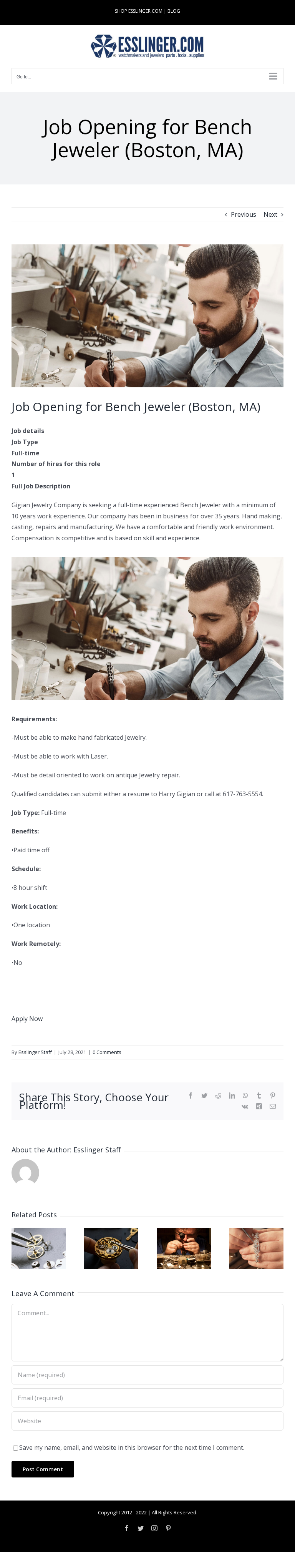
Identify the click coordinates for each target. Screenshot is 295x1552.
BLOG (173, 11)
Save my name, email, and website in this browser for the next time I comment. (131, 1447)
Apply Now (27, 1018)
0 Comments (107, 1052)
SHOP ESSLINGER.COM (138, 11)
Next (270, 214)
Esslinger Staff (35, 1052)
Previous (243, 214)
